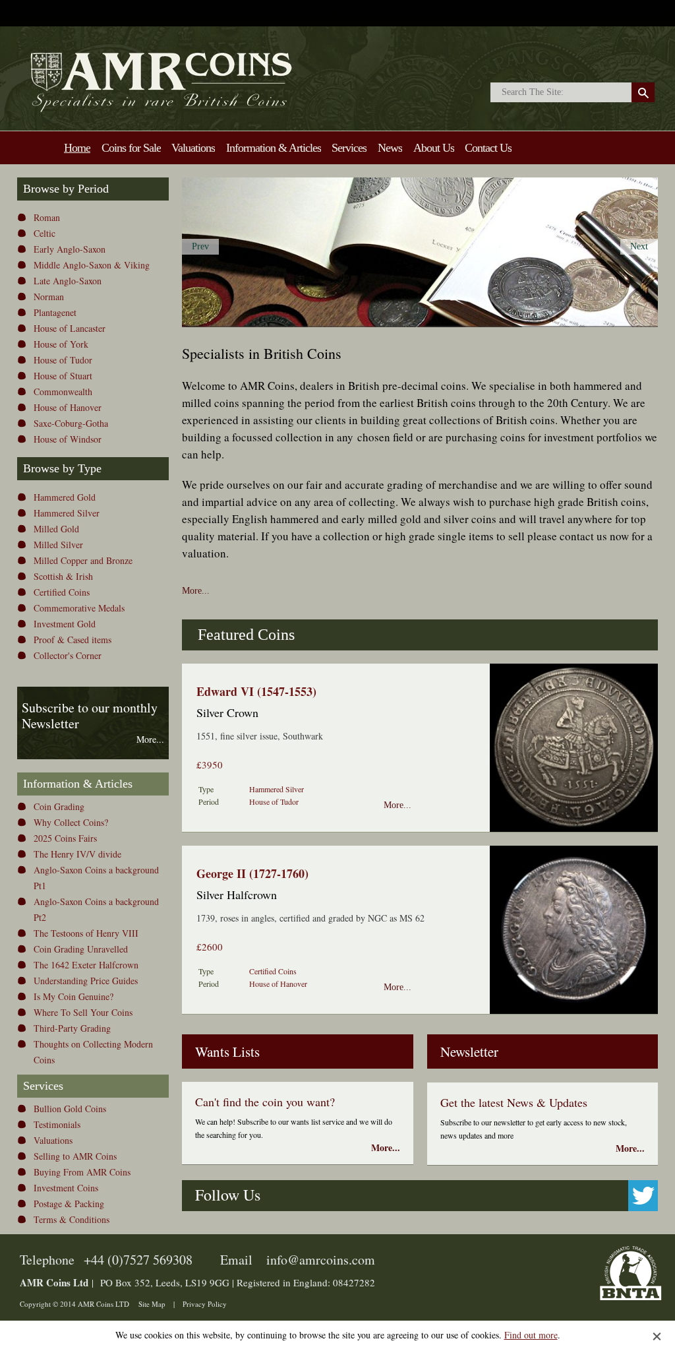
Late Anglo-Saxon (68, 280)
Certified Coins (62, 592)
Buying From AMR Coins (82, 1172)
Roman (47, 217)
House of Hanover (68, 407)
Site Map (151, 1304)
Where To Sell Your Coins (83, 1012)
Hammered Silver (67, 513)
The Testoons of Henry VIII (86, 933)
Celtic (44, 233)
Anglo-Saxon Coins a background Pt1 (96, 877)
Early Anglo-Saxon (69, 249)
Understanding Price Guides (86, 980)
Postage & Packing (69, 1203)
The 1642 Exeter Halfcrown (86, 964)
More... (196, 591)
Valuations (53, 1140)
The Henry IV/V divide (77, 854)
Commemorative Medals (79, 608)
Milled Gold (56, 528)
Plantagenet (55, 312)
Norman (49, 296)
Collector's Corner (68, 655)
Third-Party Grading (72, 1028)
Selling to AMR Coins (75, 1156)
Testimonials (57, 1124)
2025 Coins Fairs (65, 838)
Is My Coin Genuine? (73, 996)
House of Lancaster (69, 328)
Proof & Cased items (72, 639)
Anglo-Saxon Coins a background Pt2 (96, 909)
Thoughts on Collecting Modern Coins (93, 1052)
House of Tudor (63, 360)
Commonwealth (63, 391)
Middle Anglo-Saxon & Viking (92, 265)
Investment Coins (66, 1187)
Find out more (531, 1335)
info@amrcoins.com (320, 1260)
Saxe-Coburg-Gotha (71, 423)
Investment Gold (65, 623)
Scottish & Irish (63, 576)
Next (639, 246)
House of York (61, 344)
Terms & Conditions (71, 1219)
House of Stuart (63, 375)
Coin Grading (59, 806)
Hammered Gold (65, 497)
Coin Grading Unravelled (81, 949)
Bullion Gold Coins (70, 1108)
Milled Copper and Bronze (83, 560)
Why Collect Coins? (71, 822)
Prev (200, 246)
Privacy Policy (205, 1304)
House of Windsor (68, 439)
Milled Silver (58, 544)
